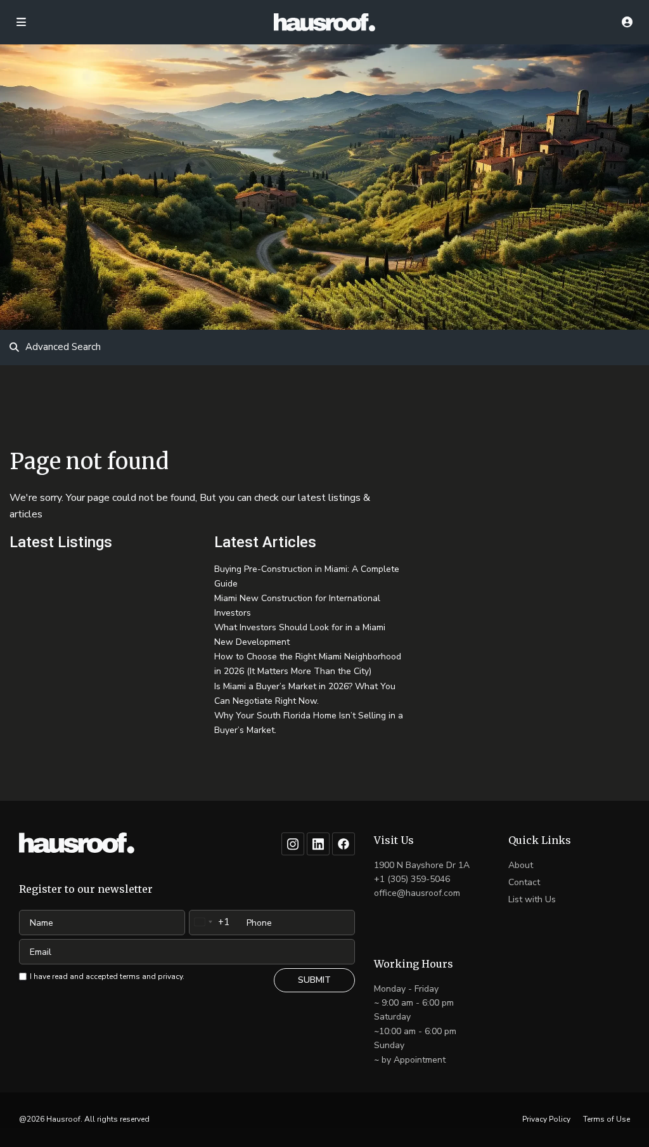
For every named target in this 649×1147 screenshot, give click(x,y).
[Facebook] (343, 844)
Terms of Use (606, 1119)
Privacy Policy (546, 1119)
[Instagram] (292, 844)
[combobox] (209, 922)
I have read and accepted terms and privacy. (107, 976)
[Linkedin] (318, 844)
